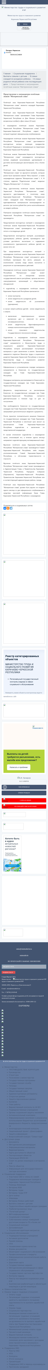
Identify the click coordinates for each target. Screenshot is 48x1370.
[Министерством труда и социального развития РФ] (22, 1011)
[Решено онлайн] (8, 1042)
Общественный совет (18, 1091)
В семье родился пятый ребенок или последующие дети (22, 81)
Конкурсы (13, 1356)
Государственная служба (20, 1083)
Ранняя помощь (16, 1241)
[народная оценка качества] (12, 1039)
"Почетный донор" (17, 1211)
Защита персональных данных (22, 1099)
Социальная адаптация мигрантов (24, 1230)
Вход (25, 24)
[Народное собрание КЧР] (12, 1033)
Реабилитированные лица (20, 1209)
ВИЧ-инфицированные (19, 1214)
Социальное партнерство (20, 1311)
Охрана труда (15, 1308)
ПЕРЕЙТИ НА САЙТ (9, 696)
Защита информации (18, 1134)
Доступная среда (12, 1139)
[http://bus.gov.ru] (8, 1044)
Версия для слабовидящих (25, 28)
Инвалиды (13, 1198)
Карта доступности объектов (22, 1153)
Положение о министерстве (21, 1078)
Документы (14, 1142)
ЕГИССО (12, 1260)
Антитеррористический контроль (24, 1128)
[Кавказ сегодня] (8, 1019)
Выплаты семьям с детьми (21, 1203)
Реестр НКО (14, 1351)
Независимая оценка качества (22, 1246)
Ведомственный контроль (20, 1335)
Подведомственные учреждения (23, 1110)
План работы (14, 1104)
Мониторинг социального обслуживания (27, 1252)
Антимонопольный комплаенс (22, 1115)
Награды (13, 1086)
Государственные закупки (20, 1088)
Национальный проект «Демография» (26, 1131)
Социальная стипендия (19, 1217)
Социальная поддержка (24, 73)
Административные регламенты (23, 1094)
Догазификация (16, 1228)
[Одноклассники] (8, 508)
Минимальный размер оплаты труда (25, 1329)
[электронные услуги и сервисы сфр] (16, 1047)
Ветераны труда (16, 1190)
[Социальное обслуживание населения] (13, 826)
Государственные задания (20, 1265)
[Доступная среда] (9, 1014)
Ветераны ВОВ (15, 1187)
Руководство (15, 1072)
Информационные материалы (22, 1147)
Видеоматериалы (16, 1150)
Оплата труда (15, 1294)
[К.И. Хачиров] (24, 778)
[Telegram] (11, 508)
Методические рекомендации (22, 1145)
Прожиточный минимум (19, 1332)
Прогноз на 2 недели (16, 54)
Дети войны (14, 1195)
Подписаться (8, 972)
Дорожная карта (16, 1262)
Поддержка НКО (11, 1348)
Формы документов (17, 1249)
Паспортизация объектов (20, 1155)
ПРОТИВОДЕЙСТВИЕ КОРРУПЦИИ (24, 1070)
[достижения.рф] (8, 1056)
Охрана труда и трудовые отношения (21, 1292)
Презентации (15, 1361)
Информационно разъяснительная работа (27, 1257)
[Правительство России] (11, 1030)
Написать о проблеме (19, 767)
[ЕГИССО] (6, 1050)
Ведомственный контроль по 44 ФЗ (25, 1107)
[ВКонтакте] (4, 508)
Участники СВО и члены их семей (24, 1177)
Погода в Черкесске (13, 50)
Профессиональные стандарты (22, 1254)
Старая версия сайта (9, 977)
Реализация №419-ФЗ (18, 1158)
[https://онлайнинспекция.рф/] (13, 1053)
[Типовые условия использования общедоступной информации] (24, 1023)
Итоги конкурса (16, 1359)
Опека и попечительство (15, 1289)
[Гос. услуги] (7, 1016)
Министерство (11, 1067)
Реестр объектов (16, 1166)
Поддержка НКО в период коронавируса (27, 1364)
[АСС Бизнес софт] (9, 1036)
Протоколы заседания (19, 1367)
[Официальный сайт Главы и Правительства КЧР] (21, 1027)
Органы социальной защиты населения (26, 1112)
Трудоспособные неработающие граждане (28, 1206)
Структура (14, 1075)
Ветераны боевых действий (21, 1201)
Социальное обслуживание (16, 1233)
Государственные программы (22, 1080)
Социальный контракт (19, 1225)
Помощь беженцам (17, 1185)
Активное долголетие (18, 1238)
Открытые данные (17, 1096)
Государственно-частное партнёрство (26, 1273)
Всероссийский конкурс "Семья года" (26, 1136)
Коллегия (13, 1102)
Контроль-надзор (16, 1276)
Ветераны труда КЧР (18, 1193)
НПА (11, 1244)
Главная (6, 73)
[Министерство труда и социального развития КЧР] (24, 8)
